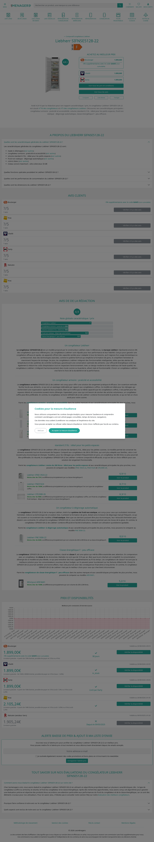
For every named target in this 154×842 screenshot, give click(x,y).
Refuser (41, 430)
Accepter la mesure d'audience (64, 430)
